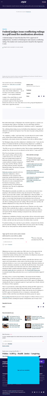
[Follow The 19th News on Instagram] (32, 392)
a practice (34, 268)
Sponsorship (41, 377)
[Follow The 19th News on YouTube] (41, 392)
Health (20, 354)
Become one (28, 11)
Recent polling (5, 296)
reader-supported (12, 390)
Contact (4, 379)
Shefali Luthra (29, 84)
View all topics (5, 356)
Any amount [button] (39, 366)
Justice (27, 354)
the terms (10, 244)
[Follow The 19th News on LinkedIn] (44, 392)
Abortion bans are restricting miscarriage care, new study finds (14, 325)
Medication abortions (7, 172)
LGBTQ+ (13, 354)
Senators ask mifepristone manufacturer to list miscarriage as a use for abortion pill (35, 172)
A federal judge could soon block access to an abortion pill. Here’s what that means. (34, 165)
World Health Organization (33, 270)
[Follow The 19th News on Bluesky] (35, 392)
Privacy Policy (5, 380)
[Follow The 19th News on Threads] (37, 392)
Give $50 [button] (39, 361)
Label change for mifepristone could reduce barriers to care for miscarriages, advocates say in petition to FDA (35, 179)
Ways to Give (42, 375)
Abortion (4, 29)
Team (3, 377)
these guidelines (6, 393)
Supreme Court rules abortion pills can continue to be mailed (38, 318)
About (3, 375)
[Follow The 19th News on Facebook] (39, 392)
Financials (4, 385)
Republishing (41, 379)
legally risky (11, 270)
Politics (5, 354)
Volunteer (41, 380)
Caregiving (35, 354)
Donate (44, 2)
